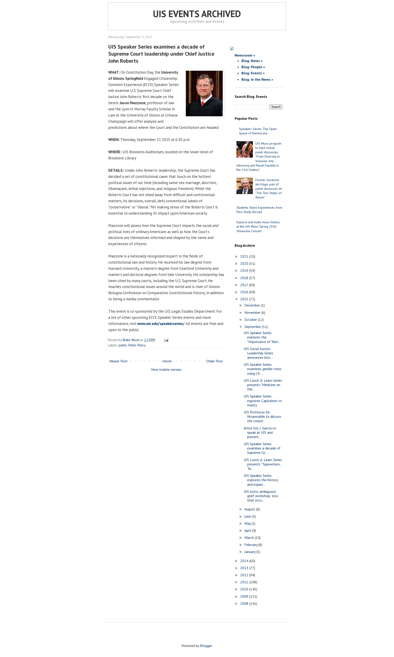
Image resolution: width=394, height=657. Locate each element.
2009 (244, 596)
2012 (244, 575)
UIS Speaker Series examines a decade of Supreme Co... (262, 448)
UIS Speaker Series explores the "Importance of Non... (262, 337)
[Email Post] (165, 340)
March (249, 537)
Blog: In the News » (257, 79)
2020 (244, 263)
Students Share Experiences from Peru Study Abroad (259, 209)
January (250, 551)
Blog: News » (252, 60)
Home (167, 361)
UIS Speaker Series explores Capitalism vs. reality (263, 400)
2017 (244, 285)
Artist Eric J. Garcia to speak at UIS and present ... (260, 432)
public (123, 345)
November (252, 312)
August (250, 509)
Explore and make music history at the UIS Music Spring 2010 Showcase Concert (258, 226)
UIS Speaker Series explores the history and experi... (261, 479)
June (248, 516)
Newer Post (118, 361)
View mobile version (166, 369)
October (251, 319)
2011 (244, 582)
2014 (244, 560)
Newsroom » (245, 55)
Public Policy (137, 345)
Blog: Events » (253, 73)
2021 (244, 256)
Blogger (206, 645)
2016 (244, 292)
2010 (244, 589)
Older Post (214, 361)
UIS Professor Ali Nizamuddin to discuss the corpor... (262, 416)
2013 (244, 568)
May (247, 523)
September (253, 326)
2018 (244, 277)
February (251, 544)
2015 (244, 299)
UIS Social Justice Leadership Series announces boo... (258, 353)
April (248, 530)
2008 (244, 603)
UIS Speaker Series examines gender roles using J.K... (262, 368)
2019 (244, 270)
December (252, 305)
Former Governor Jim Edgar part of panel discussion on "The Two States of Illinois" (268, 189)
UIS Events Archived (197, 14)
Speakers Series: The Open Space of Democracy (258, 131)
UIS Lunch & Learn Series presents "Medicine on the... (263, 384)
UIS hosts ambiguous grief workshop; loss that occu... (261, 495)
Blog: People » (253, 67)
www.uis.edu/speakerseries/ (160, 323)
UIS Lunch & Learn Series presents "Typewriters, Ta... (263, 464)
